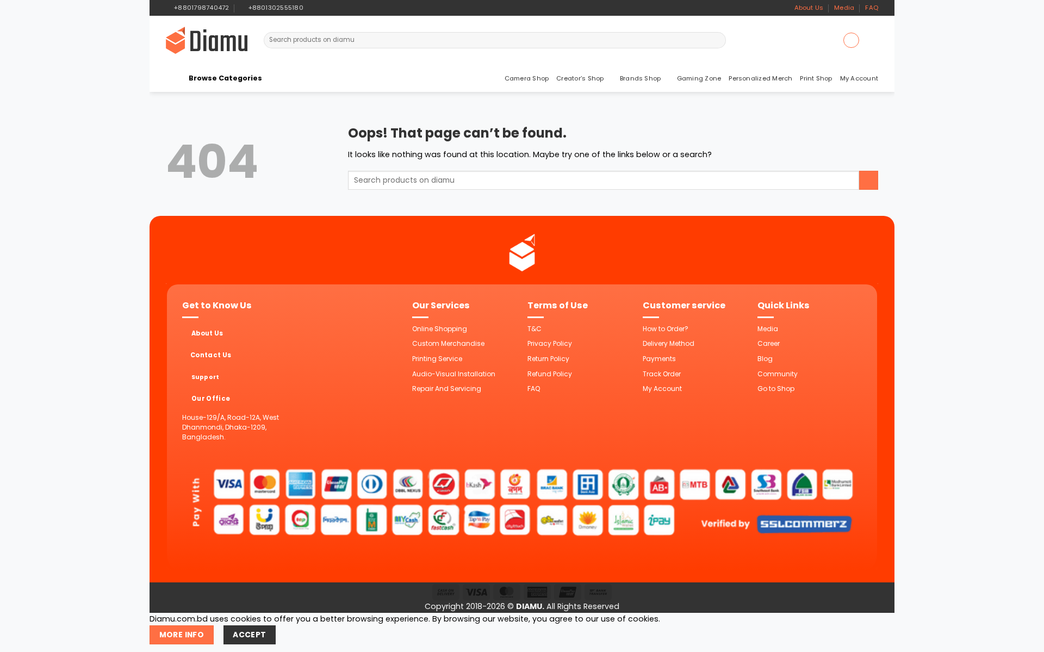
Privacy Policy (549, 343)
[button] (851, 40)
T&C (534, 328)
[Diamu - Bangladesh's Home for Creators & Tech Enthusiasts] (206, 40)
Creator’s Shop (580, 78)
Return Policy (548, 358)
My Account (859, 78)
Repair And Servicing (446, 388)
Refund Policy (549, 373)
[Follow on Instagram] (323, 7)
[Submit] (717, 40)
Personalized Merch (760, 78)
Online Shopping (439, 328)
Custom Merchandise (448, 343)
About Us (809, 7)
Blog (765, 358)
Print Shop (816, 78)
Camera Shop (527, 78)
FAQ (871, 7)
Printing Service (437, 358)
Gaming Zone (699, 78)
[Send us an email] (332, 7)
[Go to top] (1023, 637)
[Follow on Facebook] (313, 7)
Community (777, 373)
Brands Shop (640, 78)
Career (768, 343)
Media (844, 7)
